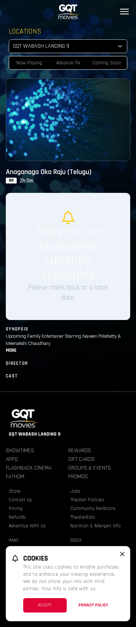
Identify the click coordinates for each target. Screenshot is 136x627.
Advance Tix (68, 63)
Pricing (15, 508)
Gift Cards (81, 459)
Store (15, 491)
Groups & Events (89, 468)
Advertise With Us (27, 526)
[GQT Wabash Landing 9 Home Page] (68, 11)
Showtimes (20, 450)
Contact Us (20, 500)
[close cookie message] (122, 554)
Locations (25, 31)
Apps (12, 459)
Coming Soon (106, 63)
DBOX (76, 540)
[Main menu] (124, 11)
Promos (78, 476)
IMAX (13, 540)
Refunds (17, 517)
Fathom (15, 476)
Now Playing (29, 63)
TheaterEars (82, 517)
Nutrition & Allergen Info (95, 526)
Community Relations (93, 508)
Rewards (79, 450)
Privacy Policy (93, 605)
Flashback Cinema (28, 468)
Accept (44, 605)
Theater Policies (87, 500)
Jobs (75, 491)
